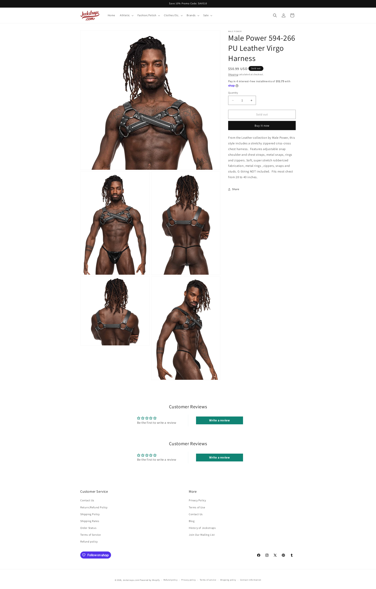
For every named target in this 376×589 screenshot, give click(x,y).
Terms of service (208, 579)
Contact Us (87, 500)
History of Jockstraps (202, 528)
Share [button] (235, 189)
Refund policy (89, 541)
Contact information (250, 579)
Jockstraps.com (131, 580)
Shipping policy (228, 579)
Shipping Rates (89, 521)
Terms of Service (90, 534)
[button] (126, 15)
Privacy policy (188, 579)
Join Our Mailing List (202, 534)
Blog (191, 521)
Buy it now (262, 126)
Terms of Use (197, 507)
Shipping (233, 74)
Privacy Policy (197, 500)
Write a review (219, 420)
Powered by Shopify (150, 580)
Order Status (88, 528)
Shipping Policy (90, 514)
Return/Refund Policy (94, 507)
